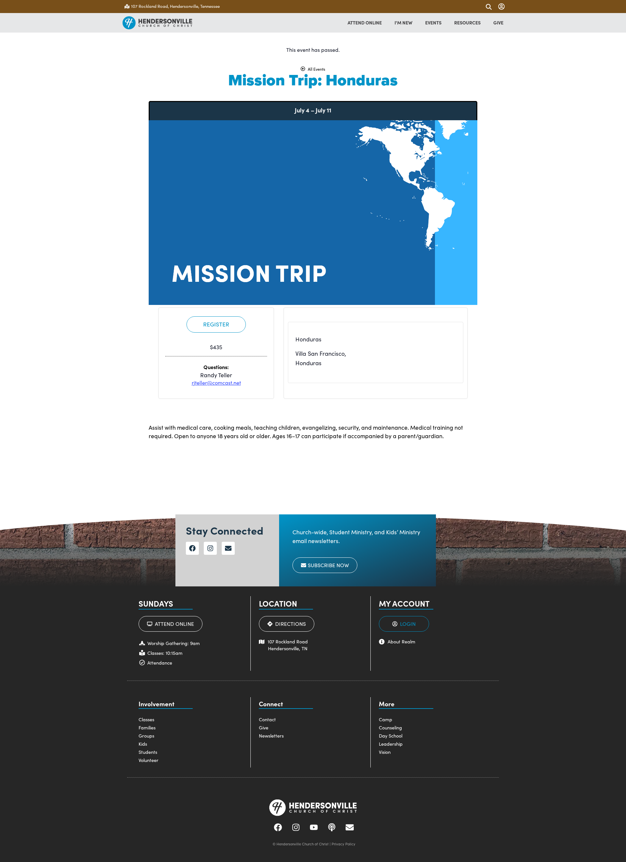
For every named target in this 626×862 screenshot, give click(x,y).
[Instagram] (210, 548)
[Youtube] (314, 827)
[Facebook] (192, 548)
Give (263, 727)
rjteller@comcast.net (216, 382)
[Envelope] (228, 548)
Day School (390, 735)
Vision (385, 752)
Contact (267, 719)
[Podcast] (332, 827)
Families (147, 727)
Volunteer (148, 760)
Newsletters (271, 735)
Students (148, 752)
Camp (385, 719)
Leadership (391, 743)
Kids (143, 743)
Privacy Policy (343, 843)
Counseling (390, 727)
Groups (146, 735)
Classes (146, 719)
